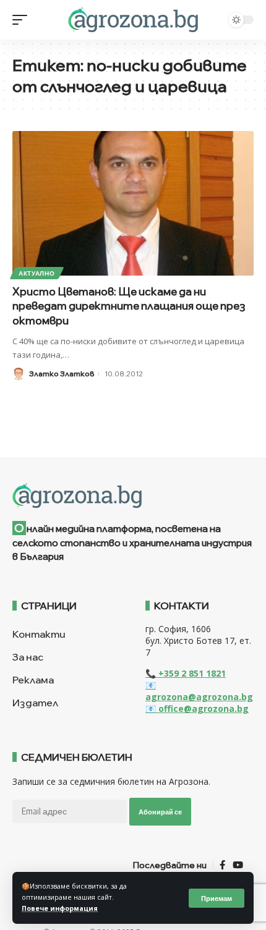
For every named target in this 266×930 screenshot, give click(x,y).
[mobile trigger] (22, 20)
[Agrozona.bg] (132, 19)
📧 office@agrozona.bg (197, 708)
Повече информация (60, 908)
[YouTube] (238, 865)
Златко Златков (61, 373)
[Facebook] (222, 865)
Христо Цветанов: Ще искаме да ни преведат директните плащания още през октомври (129, 306)
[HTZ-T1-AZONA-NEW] (133, 495)
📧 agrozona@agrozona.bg (199, 691)
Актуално (37, 273)
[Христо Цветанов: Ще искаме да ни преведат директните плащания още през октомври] (133, 203)
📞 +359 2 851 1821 (185, 673)
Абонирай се (160, 812)
